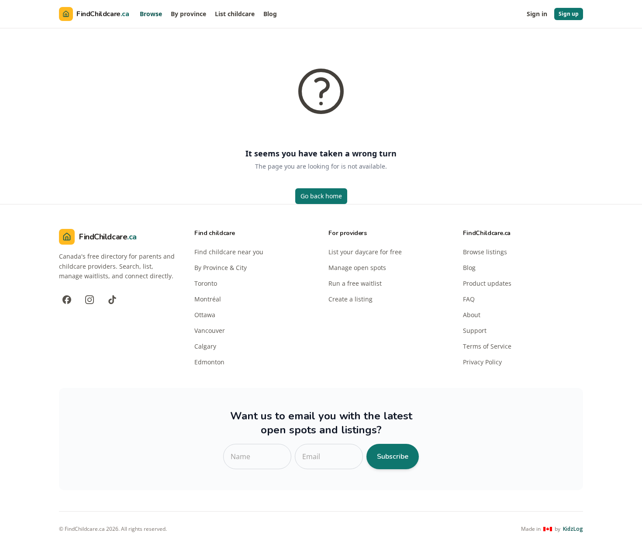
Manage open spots (357, 267)
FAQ (469, 299)
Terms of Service (487, 346)
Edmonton (209, 362)
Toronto (205, 283)
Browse (151, 14)
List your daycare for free (365, 252)
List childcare (235, 14)
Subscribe (392, 456)
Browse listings (485, 252)
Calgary (205, 346)
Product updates (487, 283)
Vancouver (209, 330)
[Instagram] (89, 300)
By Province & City (220, 267)
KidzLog (573, 529)
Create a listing (350, 299)
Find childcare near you (228, 252)
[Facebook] (67, 300)
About (471, 315)
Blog (270, 14)
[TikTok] (112, 300)
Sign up (569, 13)
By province (188, 14)
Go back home (321, 196)
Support (475, 330)
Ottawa (204, 315)
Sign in (537, 14)
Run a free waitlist (355, 283)
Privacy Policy (482, 362)
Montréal (207, 299)
